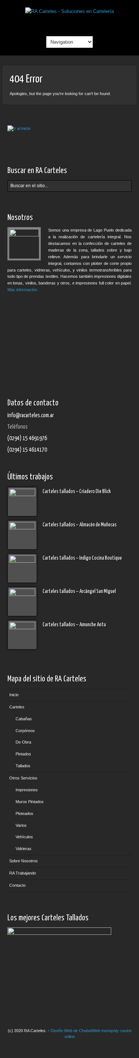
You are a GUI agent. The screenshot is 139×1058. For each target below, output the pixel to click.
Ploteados (24, 813)
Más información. (22, 289)
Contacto (17, 885)
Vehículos (24, 837)
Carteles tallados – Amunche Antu (74, 624)
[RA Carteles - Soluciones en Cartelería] (69, 11)
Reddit (69, 23)
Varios (21, 825)
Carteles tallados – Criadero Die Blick (77, 491)
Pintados (23, 754)
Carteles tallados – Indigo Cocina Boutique (82, 558)
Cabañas (24, 719)
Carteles (16, 707)
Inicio (14, 695)
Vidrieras (24, 848)
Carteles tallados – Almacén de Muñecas (80, 525)
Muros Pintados (30, 801)
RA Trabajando (22, 873)
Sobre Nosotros (23, 861)
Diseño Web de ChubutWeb (75, 1030)
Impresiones (27, 790)
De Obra (23, 742)
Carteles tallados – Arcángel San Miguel (79, 591)
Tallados (23, 766)
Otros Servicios (23, 778)
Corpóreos (25, 730)
